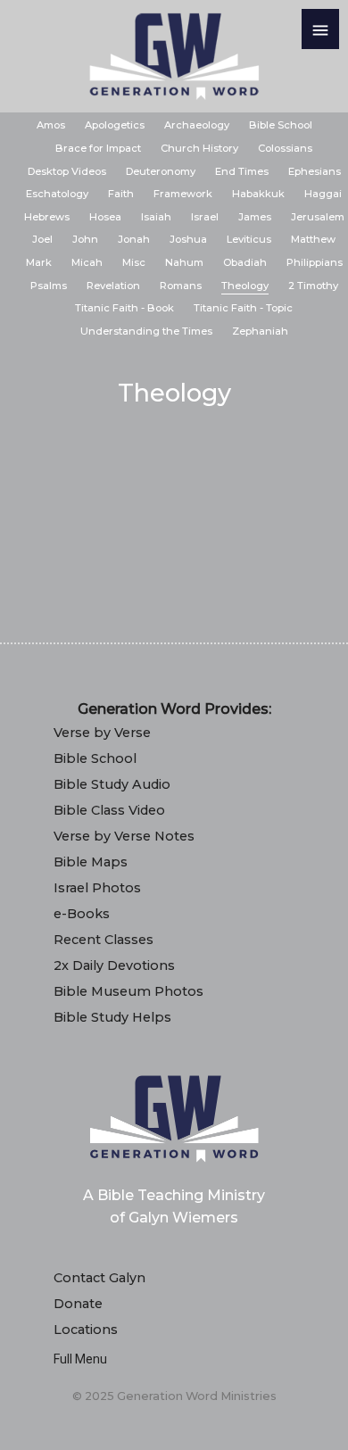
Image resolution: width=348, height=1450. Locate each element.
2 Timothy (313, 285)
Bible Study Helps (112, 1017)
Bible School (280, 125)
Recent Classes (103, 940)
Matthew (313, 239)
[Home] (174, 56)
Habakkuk (258, 193)
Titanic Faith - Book (124, 308)
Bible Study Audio (112, 784)
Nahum (184, 262)
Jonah (134, 239)
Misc (133, 262)
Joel (42, 239)
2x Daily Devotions (114, 965)
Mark (39, 262)
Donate (78, 1304)
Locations (86, 1330)
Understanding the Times (146, 331)
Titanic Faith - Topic (243, 308)
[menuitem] (51, 126)
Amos (51, 125)
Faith (121, 193)
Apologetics (115, 125)
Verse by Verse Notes (124, 836)
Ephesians (314, 171)
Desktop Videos (67, 171)
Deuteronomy (160, 171)
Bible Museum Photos (128, 991)
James (254, 217)
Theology (245, 285)
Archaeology (196, 125)
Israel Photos (97, 888)
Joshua (188, 239)
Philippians (314, 262)
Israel (205, 217)
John (85, 239)
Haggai (323, 193)
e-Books (82, 914)
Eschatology (57, 193)
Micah (87, 262)
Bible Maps (91, 862)
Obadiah (245, 262)
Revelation (113, 285)
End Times (242, 171)
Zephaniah (260, 331)
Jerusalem (317, 217)
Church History (199, 148)
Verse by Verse (102, 733)
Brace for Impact (98, 148)
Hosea (105, 217)
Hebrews (47, 217)
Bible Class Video (109, 810)
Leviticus (249, 239)
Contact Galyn (99, 1278)
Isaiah (156, 217)
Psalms (48, 285)
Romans (181, 285)
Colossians (285, 148)
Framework (182, 193)
